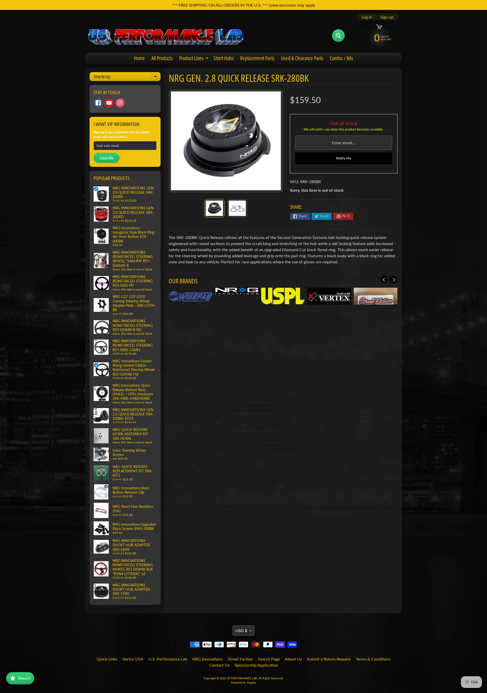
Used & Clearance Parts (302, 58)
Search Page (269, 658)
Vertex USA (133, 658)
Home (139, 58)
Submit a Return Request (329, 658)
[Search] (338, 35)
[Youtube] (109, 102)
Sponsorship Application (256, 665)
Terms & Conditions (373, 658)
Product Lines (194, 59)
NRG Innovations (207, 658)
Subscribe (106, 158)
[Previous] (384, 279)
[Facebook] (98, 102)
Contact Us (219, 665)
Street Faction (240, 658)
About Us (293, 658)
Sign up (386, 17)
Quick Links (107, 658)
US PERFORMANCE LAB (242, 678)
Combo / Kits (341, 58)
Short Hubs (224, 58)
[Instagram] (120, 102)
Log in (367, 17)
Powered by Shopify (243, 682)
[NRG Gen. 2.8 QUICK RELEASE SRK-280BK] (214, 208)
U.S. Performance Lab (167, 658)
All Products (161, 58)
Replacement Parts (257, 58)
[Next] (393, 279)
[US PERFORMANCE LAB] (165, 35)
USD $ (241, 630)
